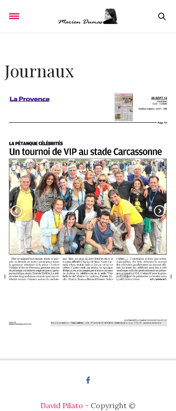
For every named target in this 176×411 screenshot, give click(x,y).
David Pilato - (65, 405)
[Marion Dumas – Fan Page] (88, 16)
